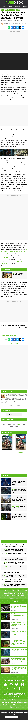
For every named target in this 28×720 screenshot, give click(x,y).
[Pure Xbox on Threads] (14, 689)
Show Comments (14, 414)
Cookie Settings (20, 595)
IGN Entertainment (21, 693)
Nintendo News (23, 702)
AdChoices (15, 694)
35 (9, 519)
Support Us (24, 590)
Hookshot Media (9, 693)
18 (17, 343)
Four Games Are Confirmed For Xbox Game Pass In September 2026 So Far (15, 545)
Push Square (20, 700)
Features (7, 9)
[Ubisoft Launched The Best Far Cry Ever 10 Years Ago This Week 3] (21, 152)
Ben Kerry (7, 23)
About (6, 590)
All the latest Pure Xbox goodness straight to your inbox (14, 713)
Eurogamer (8, 704)
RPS (16, 707)
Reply (18, 405)
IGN (3, 704)
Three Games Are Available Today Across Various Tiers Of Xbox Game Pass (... (15, 563)
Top (2, 590)
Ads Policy (6, 595)
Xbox (2, 9)
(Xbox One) (10, 335)
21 (9, 510)
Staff (10, 590)
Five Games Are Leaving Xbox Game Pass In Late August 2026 (15, 567)
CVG (12, 707)
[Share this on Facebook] (14, 27)
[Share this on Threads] (20, 27)
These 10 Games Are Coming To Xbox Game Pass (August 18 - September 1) (15, 554)
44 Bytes (9, 694)
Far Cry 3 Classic (6, 257)
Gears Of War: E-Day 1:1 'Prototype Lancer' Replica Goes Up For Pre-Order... (14, 558)
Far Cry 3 (13, 9)
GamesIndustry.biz (21, 704)
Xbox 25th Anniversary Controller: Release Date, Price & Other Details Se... (14, 550)
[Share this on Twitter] (17, 27)
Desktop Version (14, 598)
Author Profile (12, 405)
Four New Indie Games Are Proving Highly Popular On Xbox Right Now (14, 580)
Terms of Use (21, 593)
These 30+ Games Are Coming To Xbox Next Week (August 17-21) (15, 571)
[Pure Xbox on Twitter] (16, 685)
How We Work (16, 590)
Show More (14, 676)
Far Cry (20, 91)
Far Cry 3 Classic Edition (20, 451)
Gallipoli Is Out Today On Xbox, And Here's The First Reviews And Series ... (14, 576)
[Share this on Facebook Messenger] (23, 27)
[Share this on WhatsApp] (9, 27)
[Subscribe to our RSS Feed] (5, 685)
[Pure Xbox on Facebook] (19, 689)
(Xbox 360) (6, 334)
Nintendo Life (12, 700)
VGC (14, 704)
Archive (13, 595)
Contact (6, 593)
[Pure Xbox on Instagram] (8, 689)
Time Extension (5, 702)
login (19, 424)
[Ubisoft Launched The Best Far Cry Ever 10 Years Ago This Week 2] (7, 152)
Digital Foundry (14, 702)
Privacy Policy (12, 593)
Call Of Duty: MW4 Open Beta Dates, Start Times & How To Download (14, 585)
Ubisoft (18, 9)
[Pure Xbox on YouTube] (11, 685)
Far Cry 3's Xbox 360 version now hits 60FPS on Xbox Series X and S (14, 251)
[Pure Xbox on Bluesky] (22, 685)
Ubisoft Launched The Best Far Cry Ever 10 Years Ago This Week (13, 15)
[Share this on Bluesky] (12, 27)
